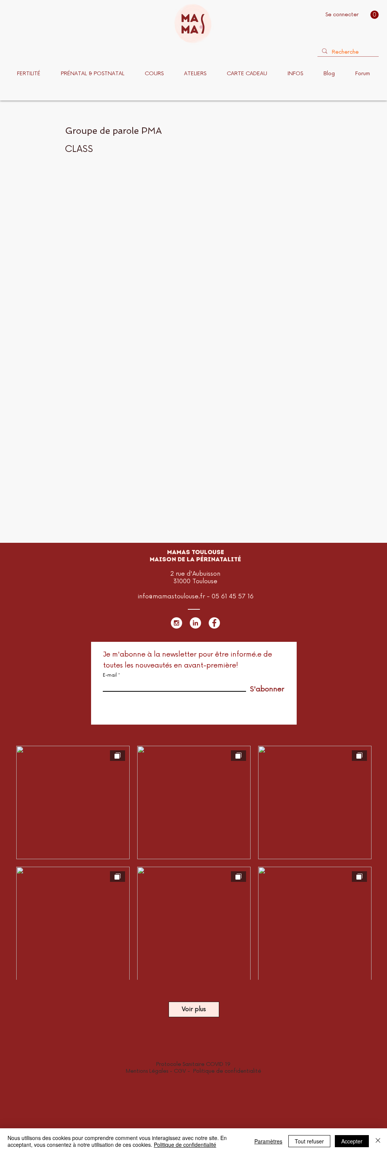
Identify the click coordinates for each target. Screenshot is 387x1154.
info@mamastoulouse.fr (171, 596)
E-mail (110, 675)
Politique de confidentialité (227, 1071)
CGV (180, 1071)
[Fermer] (377, 1141)
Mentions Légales (147, 1071)
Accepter (351, 1141)
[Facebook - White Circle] (214, 623)
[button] (374, 15)
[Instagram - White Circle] (176, 623)
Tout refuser (309, 1141)
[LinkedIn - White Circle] (195, 623)
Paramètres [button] (268, 1141)
